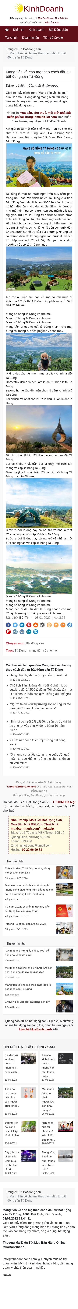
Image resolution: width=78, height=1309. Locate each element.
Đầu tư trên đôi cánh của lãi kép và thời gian (12, 1129)
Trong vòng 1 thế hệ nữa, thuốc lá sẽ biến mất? (48, 1161)
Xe (66, 18)
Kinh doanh (36, 29)
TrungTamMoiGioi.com (21, 786)
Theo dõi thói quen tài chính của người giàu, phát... (12, 1097)
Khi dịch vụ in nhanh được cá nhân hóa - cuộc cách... (12, 1063)
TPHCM (58, 802)
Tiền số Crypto (53, 37)
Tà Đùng (20, 650)
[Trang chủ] (7, 30)
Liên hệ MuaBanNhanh (35, 1029)
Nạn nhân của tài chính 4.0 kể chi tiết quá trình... (48, 1131)
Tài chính (11, 37)
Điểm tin (18, 29)
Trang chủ (12, 49)
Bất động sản (32, 49)
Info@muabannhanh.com (20, 1259)
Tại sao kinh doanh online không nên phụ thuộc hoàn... (48, 1065)
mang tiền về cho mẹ (43, 650)
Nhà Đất (59, 18)
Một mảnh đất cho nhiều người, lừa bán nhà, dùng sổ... (48, 1099)
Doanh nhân (30, 37)
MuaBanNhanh (46, 18)
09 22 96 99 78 (32, 849)
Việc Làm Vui (51, 22)
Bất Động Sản (58, 29)
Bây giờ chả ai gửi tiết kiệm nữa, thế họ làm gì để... (12, 1161)
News (7, 1275)
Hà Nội (70, 802)
